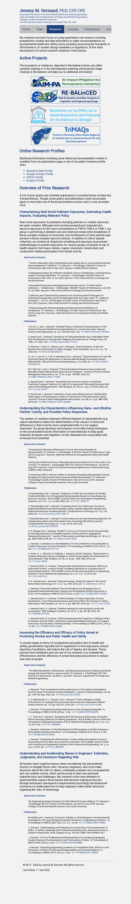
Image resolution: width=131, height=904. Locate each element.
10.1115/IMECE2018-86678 (84, 712)
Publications (92, 29)
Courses (73, 29)
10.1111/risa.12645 (37, 561)
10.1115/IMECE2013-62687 (49, 626)
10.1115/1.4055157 (79, 501)
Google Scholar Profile (39, 174)
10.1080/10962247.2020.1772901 (44, 377)
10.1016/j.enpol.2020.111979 (63, 342)
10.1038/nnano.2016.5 (94, 584)
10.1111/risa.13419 (37, 389)
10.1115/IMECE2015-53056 (93, 593)
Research (55, 29)
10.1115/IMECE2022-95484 (92, 822)
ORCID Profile (34, 177)
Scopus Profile (35, 180)
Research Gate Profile (39, 170)
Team (39, 29)
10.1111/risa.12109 (100, 603)
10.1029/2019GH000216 (50, 352)
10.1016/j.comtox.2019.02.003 (43, 526)
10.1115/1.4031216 (37, 576)
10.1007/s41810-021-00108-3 (95, 332)
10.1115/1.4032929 (54, 747)
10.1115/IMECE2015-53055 (84, 852)
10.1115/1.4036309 (51, 724)
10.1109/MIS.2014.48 (38, 613)
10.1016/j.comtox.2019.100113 (53, 514)
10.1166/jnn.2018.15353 (65, 538)
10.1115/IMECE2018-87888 (68, 842)
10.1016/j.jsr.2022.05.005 (68, 694)
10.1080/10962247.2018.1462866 (54, 402)
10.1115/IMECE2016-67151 (45, 549)
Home (26, 29)
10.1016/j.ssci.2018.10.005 (88, 704)
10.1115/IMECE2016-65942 (41, 734)
